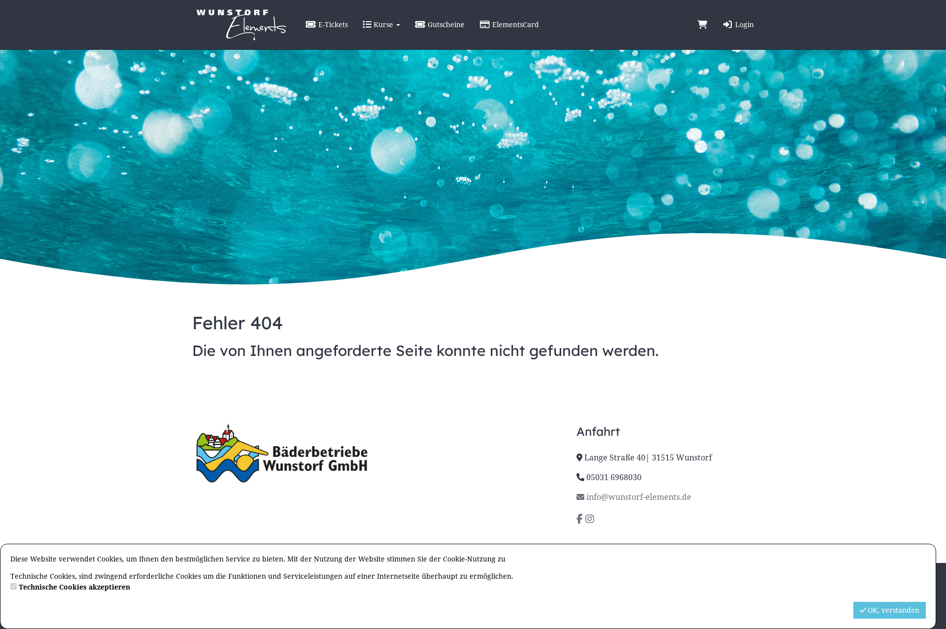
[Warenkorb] (702, 24)
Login (743, 24)
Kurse (383, 24)
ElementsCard (514, 24)
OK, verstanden (892, 610)
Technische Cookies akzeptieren (74, 587)
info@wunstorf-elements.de (637, 496)
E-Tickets (332, 24)
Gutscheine (445, 24)
